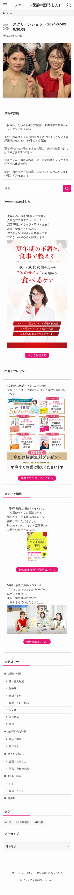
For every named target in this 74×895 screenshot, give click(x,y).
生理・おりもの (17, 761)
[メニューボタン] (5, 5)
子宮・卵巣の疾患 (19, 768)
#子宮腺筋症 (23, 822)
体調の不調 (14, 673)
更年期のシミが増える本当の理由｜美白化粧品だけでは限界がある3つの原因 (36, 150)
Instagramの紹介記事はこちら (37, 569)
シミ (11, 783)
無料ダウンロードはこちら (37, 478)
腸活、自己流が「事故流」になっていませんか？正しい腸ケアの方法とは (36, 173)
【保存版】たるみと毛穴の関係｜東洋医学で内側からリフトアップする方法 (36, 127)
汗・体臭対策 (16, 681)
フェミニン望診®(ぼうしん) (37, 5)
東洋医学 (14, 746)
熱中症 (12, 688)
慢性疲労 (14, 717)
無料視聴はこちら (37, 641)
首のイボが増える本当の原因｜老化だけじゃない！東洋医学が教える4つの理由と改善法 (36, 138)
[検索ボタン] (69, 5)
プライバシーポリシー (23, 873)
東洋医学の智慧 (17, 731)
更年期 (12, 798)
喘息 (11, 724)
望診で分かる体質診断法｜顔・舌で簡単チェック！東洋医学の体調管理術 (36, 162)
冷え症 (12, 710)
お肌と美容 (14, 776)
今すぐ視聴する (37, 355)
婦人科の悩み (16, 753)
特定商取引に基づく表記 (49, 873)
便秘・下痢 (15, 695)
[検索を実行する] (67, 188)
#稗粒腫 (39, 822)
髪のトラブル (16, 790)
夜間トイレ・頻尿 (19, 702)
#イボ (8, 822)
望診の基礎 (15, 739)
